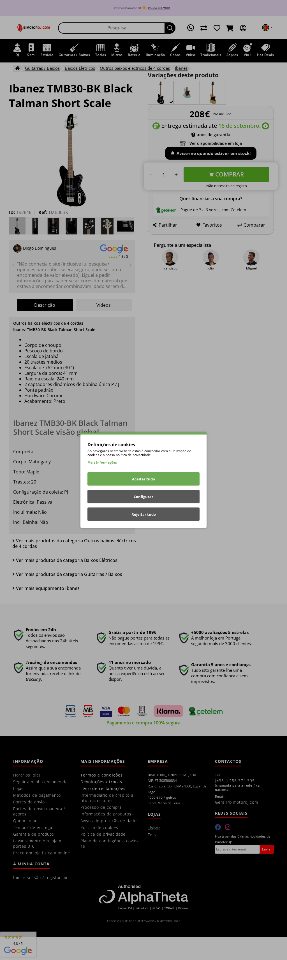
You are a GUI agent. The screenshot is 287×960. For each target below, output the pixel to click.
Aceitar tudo (143, 478)
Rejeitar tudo (143, 514)
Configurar (143, 496)
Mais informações (102, 462)
